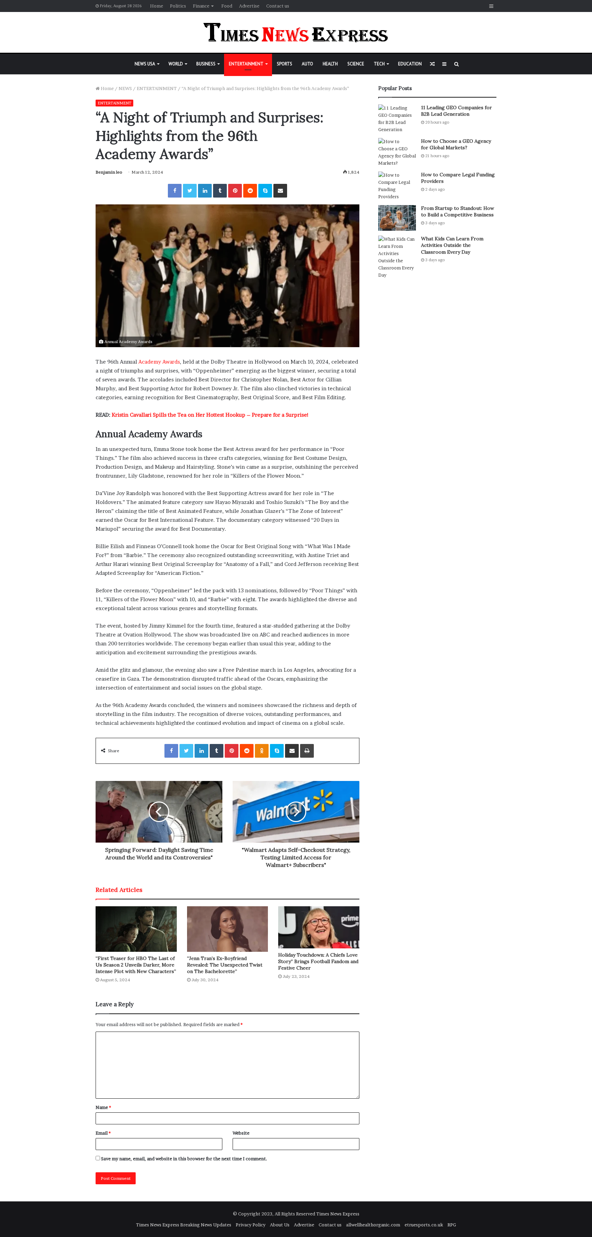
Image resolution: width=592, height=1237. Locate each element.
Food (226, 6)
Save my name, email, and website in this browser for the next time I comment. (184, 1158)
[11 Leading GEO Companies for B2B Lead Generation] (397, 118)
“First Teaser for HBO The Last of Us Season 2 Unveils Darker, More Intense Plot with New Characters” (136, 964)
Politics (178, 6)
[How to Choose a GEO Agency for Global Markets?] (397, 152)
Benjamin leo (109, 172)
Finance (201, 6)
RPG (451, 1224)
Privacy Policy (251, 1224)
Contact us (277, 6)
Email (103, 1133)
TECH (379, 64)
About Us (279, 1224)
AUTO (307, 64)
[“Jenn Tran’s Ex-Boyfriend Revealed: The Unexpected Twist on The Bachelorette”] (227, 929)
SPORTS (284, 64)
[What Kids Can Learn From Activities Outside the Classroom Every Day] (397, 257)
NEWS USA (145, 64)
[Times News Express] (296, 32)
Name (103, 1107)
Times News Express (337, 1213)
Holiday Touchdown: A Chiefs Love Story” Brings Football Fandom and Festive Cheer (318, 961)
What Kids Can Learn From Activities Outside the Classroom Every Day (452, 245)
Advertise (249, 6)
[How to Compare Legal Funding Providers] (397, 186)
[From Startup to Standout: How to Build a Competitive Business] (397, 218)
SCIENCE (355, 64)
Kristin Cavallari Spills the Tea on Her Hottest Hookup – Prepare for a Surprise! (210, 415)
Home (156, 6)
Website (241, 1133)
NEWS (125, 88)
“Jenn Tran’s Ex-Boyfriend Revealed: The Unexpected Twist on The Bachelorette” (224, 964)
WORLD (176, 64)
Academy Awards (159, 361)
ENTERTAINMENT (246, 64)
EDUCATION (410, 64)
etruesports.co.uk (424, 1224)
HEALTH (330, 64)
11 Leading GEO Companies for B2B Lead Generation (456, 110)
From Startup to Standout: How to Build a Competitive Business (457, 211)
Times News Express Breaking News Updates (183, 1224)
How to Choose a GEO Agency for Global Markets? (456, 144)
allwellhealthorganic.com (373, 1224)
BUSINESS (205, 64)
